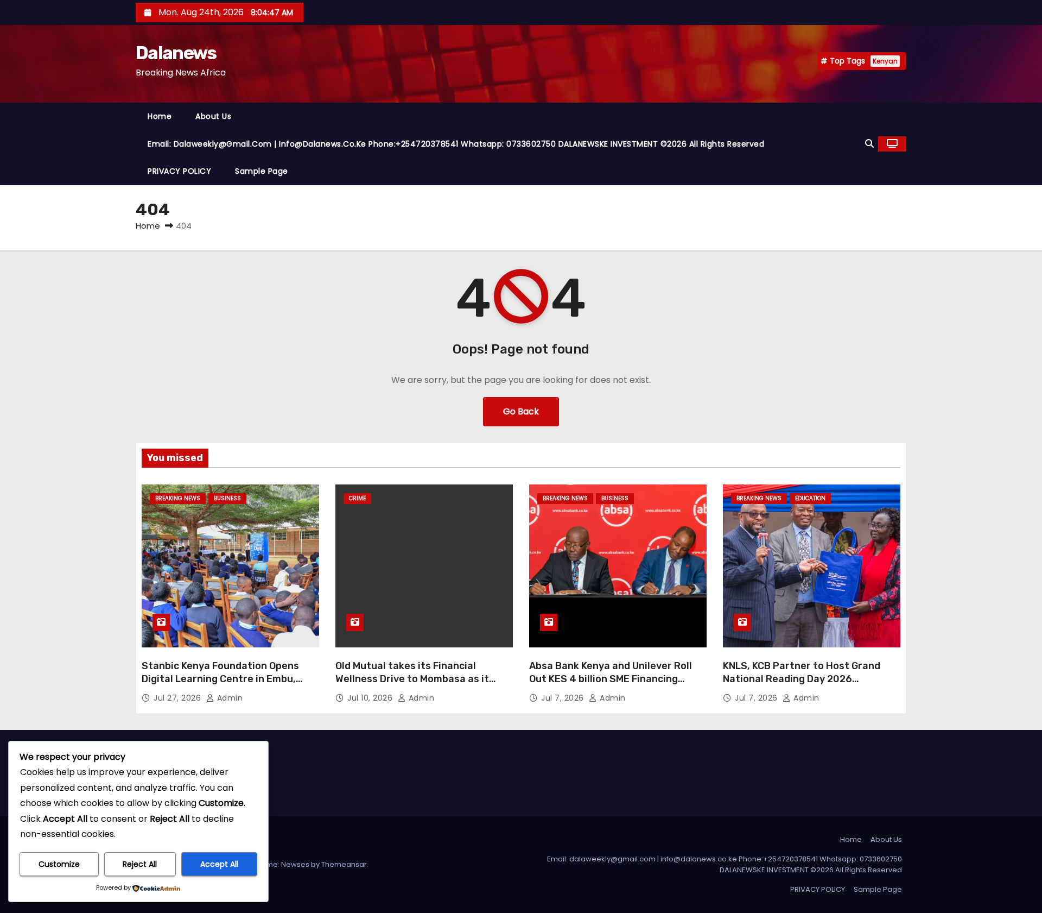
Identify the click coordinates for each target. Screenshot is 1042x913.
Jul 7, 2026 (563, 697)
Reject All (140, 864)
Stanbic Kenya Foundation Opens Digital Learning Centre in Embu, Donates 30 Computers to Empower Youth (227, 685)
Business (227, 498)
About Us (213, 116)
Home (159, 116)
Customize (59, 864)
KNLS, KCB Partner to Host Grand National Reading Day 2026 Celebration (801, 679)
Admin (228, 697)
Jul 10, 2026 (371, 697)
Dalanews (176, 53)
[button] (869, 143)
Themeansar (344, 864)
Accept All (219, 864)
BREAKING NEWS (177, 498)
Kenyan (885, 61)
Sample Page (261, 171)
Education (810, 498)
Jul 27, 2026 (179, 697)
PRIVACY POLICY (179, 171)
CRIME (357, 498)
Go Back (521, 411)
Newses (295, 864)
